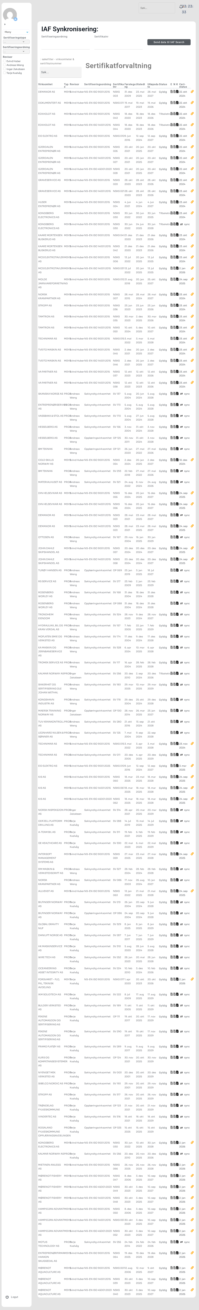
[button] (16, 32)
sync (187, 224)
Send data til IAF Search (169, 42)
